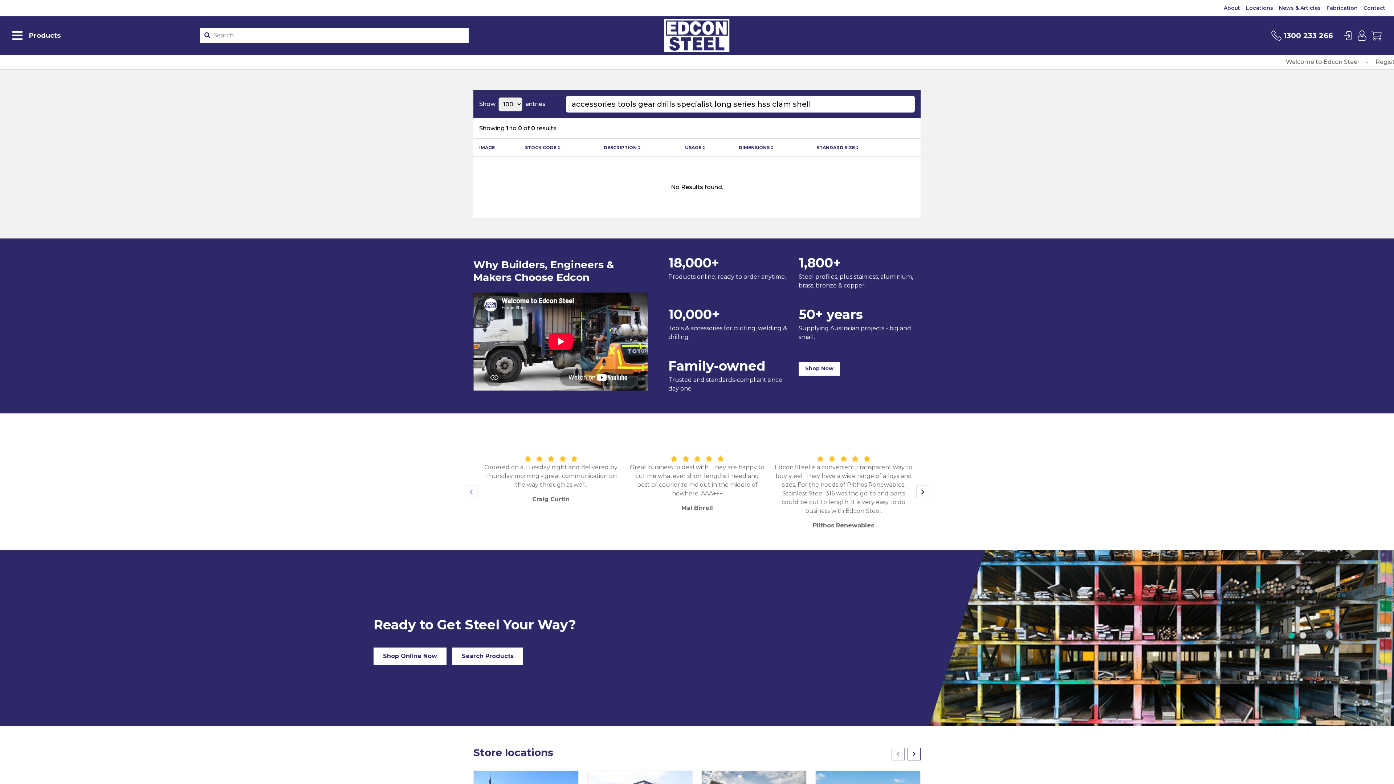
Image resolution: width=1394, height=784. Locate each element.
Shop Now (819, 368)
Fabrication (1342, 8)
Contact (1374, 8)
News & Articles (1300, 8)
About (1232, 8)
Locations (1259, 8)
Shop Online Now (410, 656)
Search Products (488, 656)
